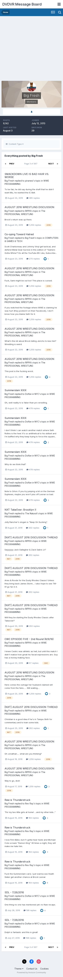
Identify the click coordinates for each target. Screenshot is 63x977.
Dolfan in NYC (32, 394)
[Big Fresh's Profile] (31, 112)
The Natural (31, 513)
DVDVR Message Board (22, 4)
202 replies (33, 528)
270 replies (34, 258)
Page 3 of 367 (31, 164)
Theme (18, 968)
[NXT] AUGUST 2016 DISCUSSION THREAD (31, 537)
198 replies (31, 910)
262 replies (33, 555)
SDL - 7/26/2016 (14, 892)
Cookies (44, 968)
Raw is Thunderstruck (17, 799)
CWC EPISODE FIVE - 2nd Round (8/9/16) (29, 639)
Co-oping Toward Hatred (19, 234)
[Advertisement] (31, 49)
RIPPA (28, 211)
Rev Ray (29, 803)
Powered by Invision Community (31, 972)
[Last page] (57, 163)
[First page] (5, 163)
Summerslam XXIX (15, 390)
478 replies (34, 408)
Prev (11, 164)
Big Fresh (9, 180)
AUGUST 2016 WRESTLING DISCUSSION (29, 207)
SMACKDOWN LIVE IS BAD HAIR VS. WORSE (27, 175)
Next (51, 164)
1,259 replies (34, 225)
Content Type (14, 144)
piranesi (29, 180)
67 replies (33, 663)
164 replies (33, 818)
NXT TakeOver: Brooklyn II (20, 509)
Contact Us (31, 968)
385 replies (34, 198)
